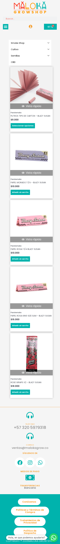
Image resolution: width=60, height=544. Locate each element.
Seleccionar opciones (22, 125)
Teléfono (30, 424)
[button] (5, 27)
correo (30, 445)
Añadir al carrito (20, 192)
